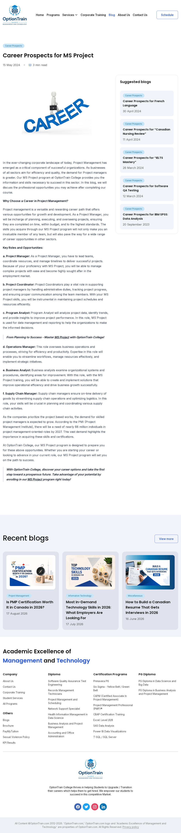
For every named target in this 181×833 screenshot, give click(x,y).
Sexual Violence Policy (16, 736)
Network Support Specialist (64, 708)
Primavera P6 (101, 681)
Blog (112, 15)
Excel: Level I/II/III (103, 719)
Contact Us (140, 15)
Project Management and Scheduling (62, 701)
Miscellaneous (135, 596)
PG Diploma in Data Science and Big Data (157, 683)
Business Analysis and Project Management (65, 725)
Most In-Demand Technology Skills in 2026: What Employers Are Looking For (88, 610)
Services (68, 15)
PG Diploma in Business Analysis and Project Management (157, 692)
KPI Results (9, 742)
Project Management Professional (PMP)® (113, 707)
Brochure (8, 725)
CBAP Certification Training (109, 714)
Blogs (6, 719)
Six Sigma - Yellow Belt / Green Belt (111, 688)
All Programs (10, 703)
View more (166, 539)
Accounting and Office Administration (61, 734)
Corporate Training (93, 15)
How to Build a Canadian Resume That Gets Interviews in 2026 (148, 607)
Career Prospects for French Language (143, 103)
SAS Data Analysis (103, 725)
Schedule (167, 15)
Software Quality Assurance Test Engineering (67, 683)
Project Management (19, 596)
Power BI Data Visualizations (109, 731)
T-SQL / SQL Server (104, 736)
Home (40, 15)
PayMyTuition (11, 731)
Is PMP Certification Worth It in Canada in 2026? (29, 605)
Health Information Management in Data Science (68, 716)
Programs (53, 15)
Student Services (13, 698)
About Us (124, 15)
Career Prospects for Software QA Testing (145, 188)
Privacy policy (130, 827)
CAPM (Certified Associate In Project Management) (110, 697)
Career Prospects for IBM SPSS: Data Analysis (145, 216)
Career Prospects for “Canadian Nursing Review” (146, 131)
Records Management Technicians (61, 692)
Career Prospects (13, 46)
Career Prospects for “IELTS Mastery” (143, 160)
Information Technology (79, 596)
